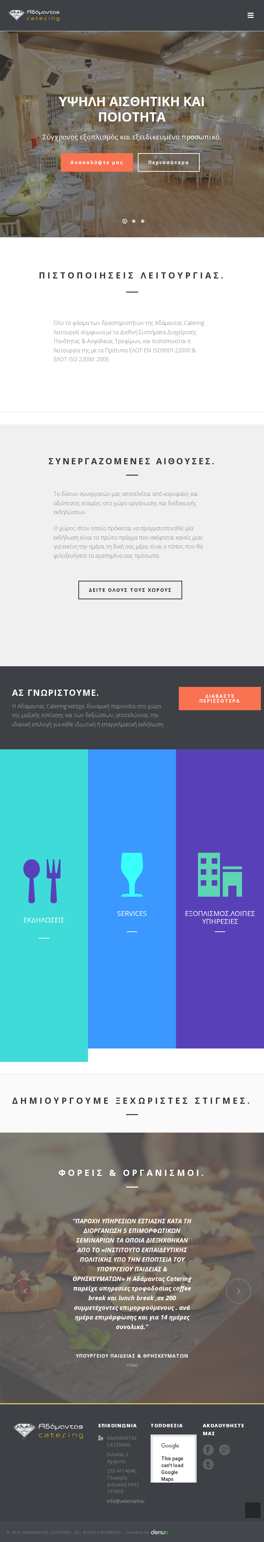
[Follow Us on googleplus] (224, 1449)
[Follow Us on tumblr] (208, 1464)
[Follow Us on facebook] (208, 1449)
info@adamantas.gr (129, 1501)
